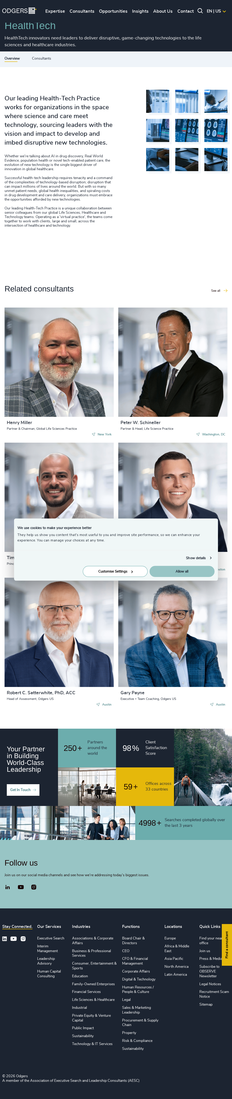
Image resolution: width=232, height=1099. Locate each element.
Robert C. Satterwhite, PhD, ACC (41, 693)
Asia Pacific (173, 959)
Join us (204, 951)
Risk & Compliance (137, 1041)
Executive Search (50, 938)
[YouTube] (21, 887)
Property (129, 1033)
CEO (125, 951)
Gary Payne (133, 693)
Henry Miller (19, 422)
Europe (170, 938)
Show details (196, 558)
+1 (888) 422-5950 (30, 341)
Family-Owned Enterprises (93, 984)
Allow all (182, 571)
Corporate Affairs (136, 971)
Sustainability (83, 1036)
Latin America (175, 974)
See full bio (93, 405)
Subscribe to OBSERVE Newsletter (209, 971)
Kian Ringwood (138, 455)
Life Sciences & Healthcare (93, 1000)
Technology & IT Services (92, 1044)
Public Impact (83, 1028)
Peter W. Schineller (140, 422)
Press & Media (210, 959)
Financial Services (86, 992)
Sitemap (206, 1004)
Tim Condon (21, 455)
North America (176, 966)
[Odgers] (19, 11)
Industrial (79, 1007)
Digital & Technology (138, 979)
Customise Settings (112, 571)
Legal (126, 1000)
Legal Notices (210, 984)
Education (80, 976)
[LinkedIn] (8, 888)
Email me (21, 348)
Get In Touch (20, 790)
